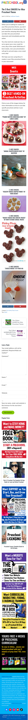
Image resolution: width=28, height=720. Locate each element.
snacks (5, 312)
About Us (9, 717)
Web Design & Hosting (15, 718)
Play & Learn (15, 310)
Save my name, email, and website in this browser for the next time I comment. (14, 405)
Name (4, 377)
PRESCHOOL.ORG (17, 703)
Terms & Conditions (17, 717)
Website (4, 393)
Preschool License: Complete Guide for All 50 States (14, 547)
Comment (5, 356)
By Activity (9, 310)
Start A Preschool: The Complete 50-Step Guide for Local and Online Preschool (14, 481)
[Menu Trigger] (25, 2)
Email (4, 385)
